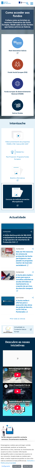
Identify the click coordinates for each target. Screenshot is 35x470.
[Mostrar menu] (32, 4)
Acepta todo (16, 466)
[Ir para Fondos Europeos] (6, 3)
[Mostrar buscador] (28, 4)
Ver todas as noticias (18, 319)
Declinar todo (28, 466)
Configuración (6, 466)
